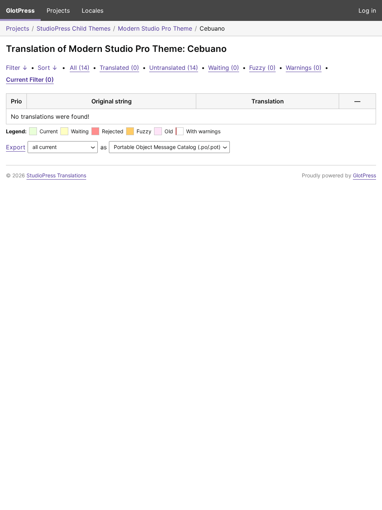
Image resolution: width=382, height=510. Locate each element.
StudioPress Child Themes (73, 28)
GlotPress (20, 10)
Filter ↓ (17, 67)
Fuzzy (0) (262, 67)
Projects (58, 10)
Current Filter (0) (30, 79)
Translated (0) (119, 67)
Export (15, 147)
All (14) (80, 67)
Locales (92, 10)
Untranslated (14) (173, 67)
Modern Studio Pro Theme (155, 28)
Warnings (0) (304, 67)
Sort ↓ (47, 67)
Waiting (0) (223, 67)
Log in (367, 10)
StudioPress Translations (56, 175)
